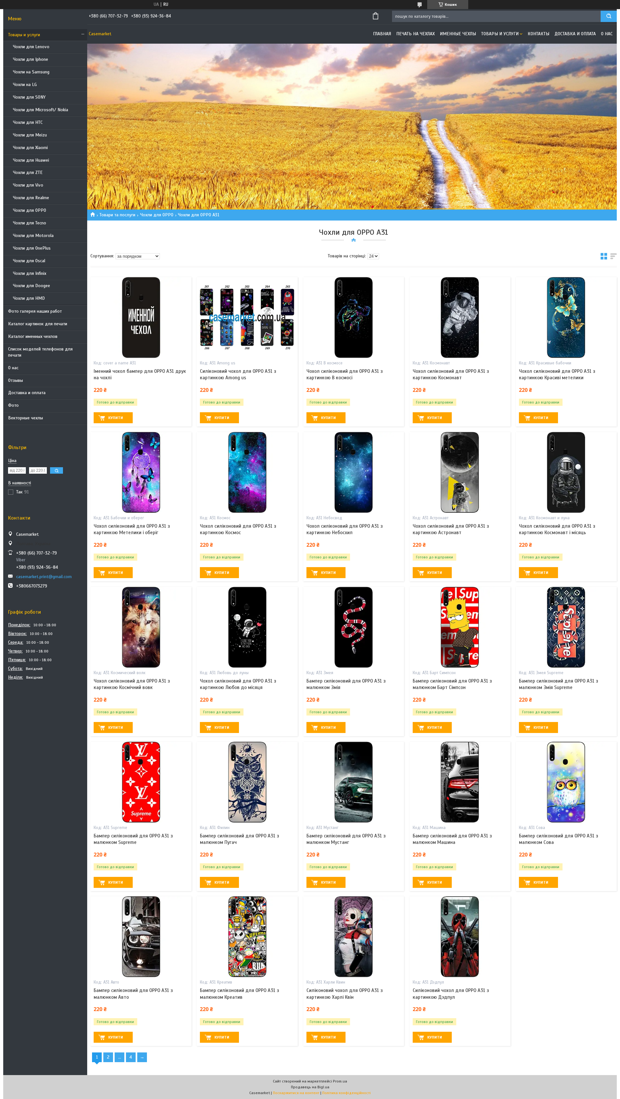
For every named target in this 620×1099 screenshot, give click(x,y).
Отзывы (15, 380)
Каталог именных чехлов (32, 336)
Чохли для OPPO (29, 210)
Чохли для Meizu (30, 135)
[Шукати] (609, 16)
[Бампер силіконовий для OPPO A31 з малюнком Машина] (460, 782)
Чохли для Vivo (28, 185)
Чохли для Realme (31, 197)
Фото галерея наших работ (35, 311)
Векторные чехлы (25, 418)
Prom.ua (340, 1081)
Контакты (538, 34)
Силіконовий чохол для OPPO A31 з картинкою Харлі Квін (344, 993)
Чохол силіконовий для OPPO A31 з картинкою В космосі (344, 374)
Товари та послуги (117, 215)
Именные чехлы (458, 34)
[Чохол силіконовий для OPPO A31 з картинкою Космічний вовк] (140, 627)
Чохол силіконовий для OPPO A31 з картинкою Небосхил (344, 529)
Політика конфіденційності (346, 1093)
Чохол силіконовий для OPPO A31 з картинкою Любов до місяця (238, 684)
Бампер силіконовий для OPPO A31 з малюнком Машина (452, 839)
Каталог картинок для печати (37, 324)
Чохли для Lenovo (31, 46)
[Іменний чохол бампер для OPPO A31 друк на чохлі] (140, 317)
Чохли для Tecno (29, 223)
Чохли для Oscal (29, 261)
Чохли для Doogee (31, 285)
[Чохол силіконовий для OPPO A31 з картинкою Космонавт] (460, 317)
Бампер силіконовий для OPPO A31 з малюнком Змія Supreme (558, 684)
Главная (382, 34)
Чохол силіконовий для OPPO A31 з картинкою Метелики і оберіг (132, 529)
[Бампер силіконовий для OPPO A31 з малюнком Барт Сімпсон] (460, 627)
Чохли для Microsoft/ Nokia (40, 110)
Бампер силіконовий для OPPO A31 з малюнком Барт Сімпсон (452, 684)
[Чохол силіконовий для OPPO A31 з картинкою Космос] (247, 472)
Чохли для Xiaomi (30, 147)
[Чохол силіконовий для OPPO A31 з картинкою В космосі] (353, 317)
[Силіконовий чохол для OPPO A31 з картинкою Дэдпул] (460, 936)
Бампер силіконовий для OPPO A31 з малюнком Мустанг (346, 839)
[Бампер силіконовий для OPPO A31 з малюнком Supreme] (140, 782)
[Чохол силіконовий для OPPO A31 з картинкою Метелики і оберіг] (140, 472)
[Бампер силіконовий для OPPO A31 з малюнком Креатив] (247, 936)
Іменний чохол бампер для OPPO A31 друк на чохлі (140, 374)
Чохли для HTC (28, 122)
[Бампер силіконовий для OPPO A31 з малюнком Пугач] (247, 782)
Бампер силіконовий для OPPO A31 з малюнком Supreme (133, 839)
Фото (13, 405)
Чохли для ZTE (28, 172)
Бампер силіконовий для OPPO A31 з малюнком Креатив (239, 993)
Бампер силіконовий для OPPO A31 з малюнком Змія (346, 684)
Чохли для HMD (29, 298)
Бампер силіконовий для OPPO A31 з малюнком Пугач (239, 839)
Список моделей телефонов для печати (40, 352)
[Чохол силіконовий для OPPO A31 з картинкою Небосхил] (353, 472)
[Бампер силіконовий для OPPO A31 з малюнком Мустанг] (353, 782)
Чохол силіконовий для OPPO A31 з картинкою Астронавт (451, 529)
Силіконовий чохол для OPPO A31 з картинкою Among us (238, 374)
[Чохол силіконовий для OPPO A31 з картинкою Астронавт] (460, 472)
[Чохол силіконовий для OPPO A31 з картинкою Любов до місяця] (247, 627)
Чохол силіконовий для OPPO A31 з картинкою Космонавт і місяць (557, 529)
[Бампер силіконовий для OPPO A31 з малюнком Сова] (566, 782)
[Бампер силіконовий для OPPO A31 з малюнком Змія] (353, 627)
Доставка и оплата (27, 392)
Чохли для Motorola (33, 235)
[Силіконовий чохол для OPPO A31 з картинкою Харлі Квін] (353, 936)
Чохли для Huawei (31, 160)
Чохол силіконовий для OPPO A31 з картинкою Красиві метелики (557, 374)
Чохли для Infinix (29, 273)
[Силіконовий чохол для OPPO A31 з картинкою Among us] (247, 317)
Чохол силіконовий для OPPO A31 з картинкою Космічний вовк (132, 684)
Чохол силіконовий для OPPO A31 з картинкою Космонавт (451, 374)
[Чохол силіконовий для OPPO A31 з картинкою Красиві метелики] (566, 317)
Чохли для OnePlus (32, 248)
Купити (115, 417)
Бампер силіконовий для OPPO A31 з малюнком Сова (558, 839)
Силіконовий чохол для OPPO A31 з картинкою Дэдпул (451, 993)
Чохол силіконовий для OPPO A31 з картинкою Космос (238, 529)
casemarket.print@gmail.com (44, 576)
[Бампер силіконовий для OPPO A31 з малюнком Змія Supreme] (566, 627)
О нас (13, 368)
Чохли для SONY (29, 97)
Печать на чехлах (415, 34)
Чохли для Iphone (30, 59)
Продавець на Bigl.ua (310, 1087)
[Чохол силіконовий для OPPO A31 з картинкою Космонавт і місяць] (566, 472)
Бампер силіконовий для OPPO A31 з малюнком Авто (133, 993)
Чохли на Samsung (31, 72)
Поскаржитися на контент (296, 1093)
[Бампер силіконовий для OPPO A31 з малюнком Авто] (140, 936)
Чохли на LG (25, 84)
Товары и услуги (24, 35)
